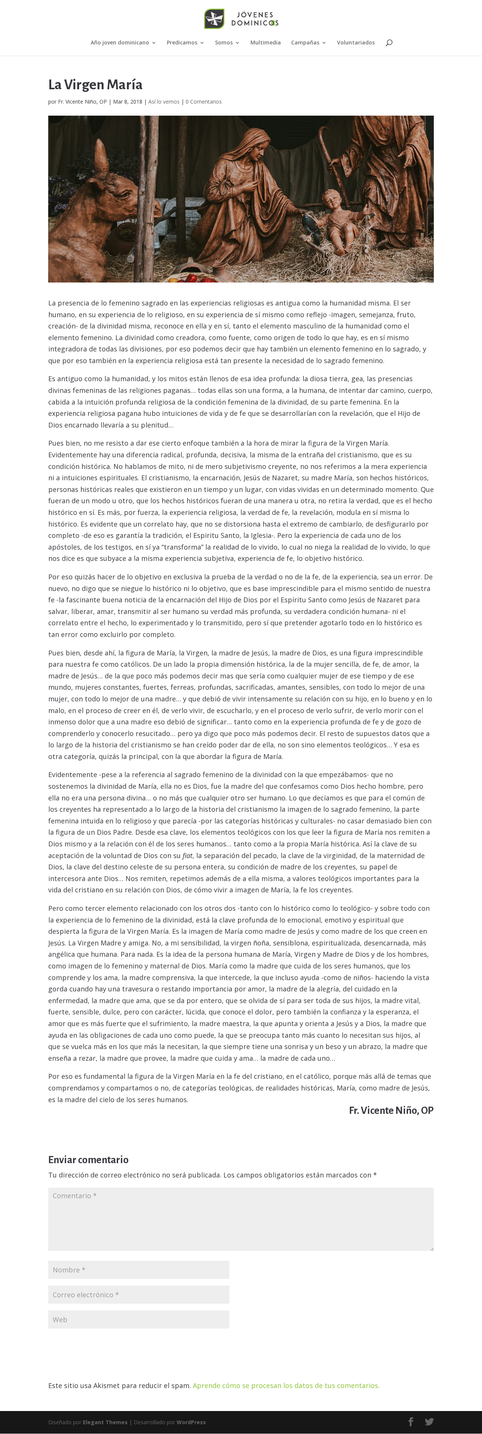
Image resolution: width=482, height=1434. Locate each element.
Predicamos (182, 43)
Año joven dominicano (120, 43)
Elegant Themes (105, 1422)
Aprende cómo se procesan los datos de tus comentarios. (286, 1385)
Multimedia (265, 43)
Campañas (305, 43)
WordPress (191, 1422)
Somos (224, 43)
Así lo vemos (164, 101)
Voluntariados (356, 43)
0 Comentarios (204, 101)
